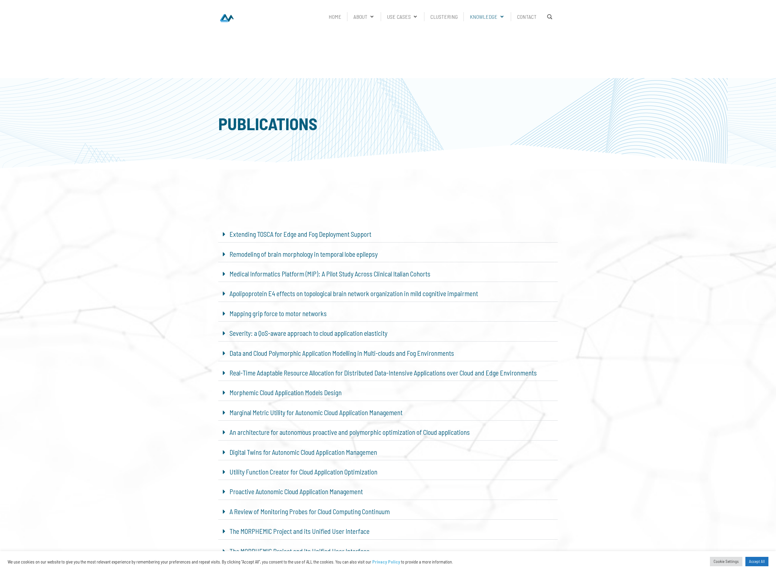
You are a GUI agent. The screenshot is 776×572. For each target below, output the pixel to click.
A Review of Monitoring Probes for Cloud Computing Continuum (309, 511)
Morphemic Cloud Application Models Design (285, 392)
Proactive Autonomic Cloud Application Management (296, 491)
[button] (388, 234)
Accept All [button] (757, 561)
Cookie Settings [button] (726, 561)
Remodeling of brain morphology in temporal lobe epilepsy (303, 254)
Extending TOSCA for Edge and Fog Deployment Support (300, 234)
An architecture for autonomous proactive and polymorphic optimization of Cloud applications (349, 432)
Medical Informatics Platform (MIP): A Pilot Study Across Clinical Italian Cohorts (329, 274)
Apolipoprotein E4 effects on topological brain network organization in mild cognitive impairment (353, 293)
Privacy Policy (386, 561)
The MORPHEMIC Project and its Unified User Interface (299, 531)
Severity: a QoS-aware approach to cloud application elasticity (308, 333)
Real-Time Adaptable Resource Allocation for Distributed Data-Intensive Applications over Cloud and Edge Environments (383, 373)
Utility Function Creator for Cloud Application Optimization (303, 472)
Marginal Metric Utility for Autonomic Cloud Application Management (316, 412)
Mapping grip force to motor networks (278, 313)
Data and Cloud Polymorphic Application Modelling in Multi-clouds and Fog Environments (341, 353)
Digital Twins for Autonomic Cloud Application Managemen (303, 452)
